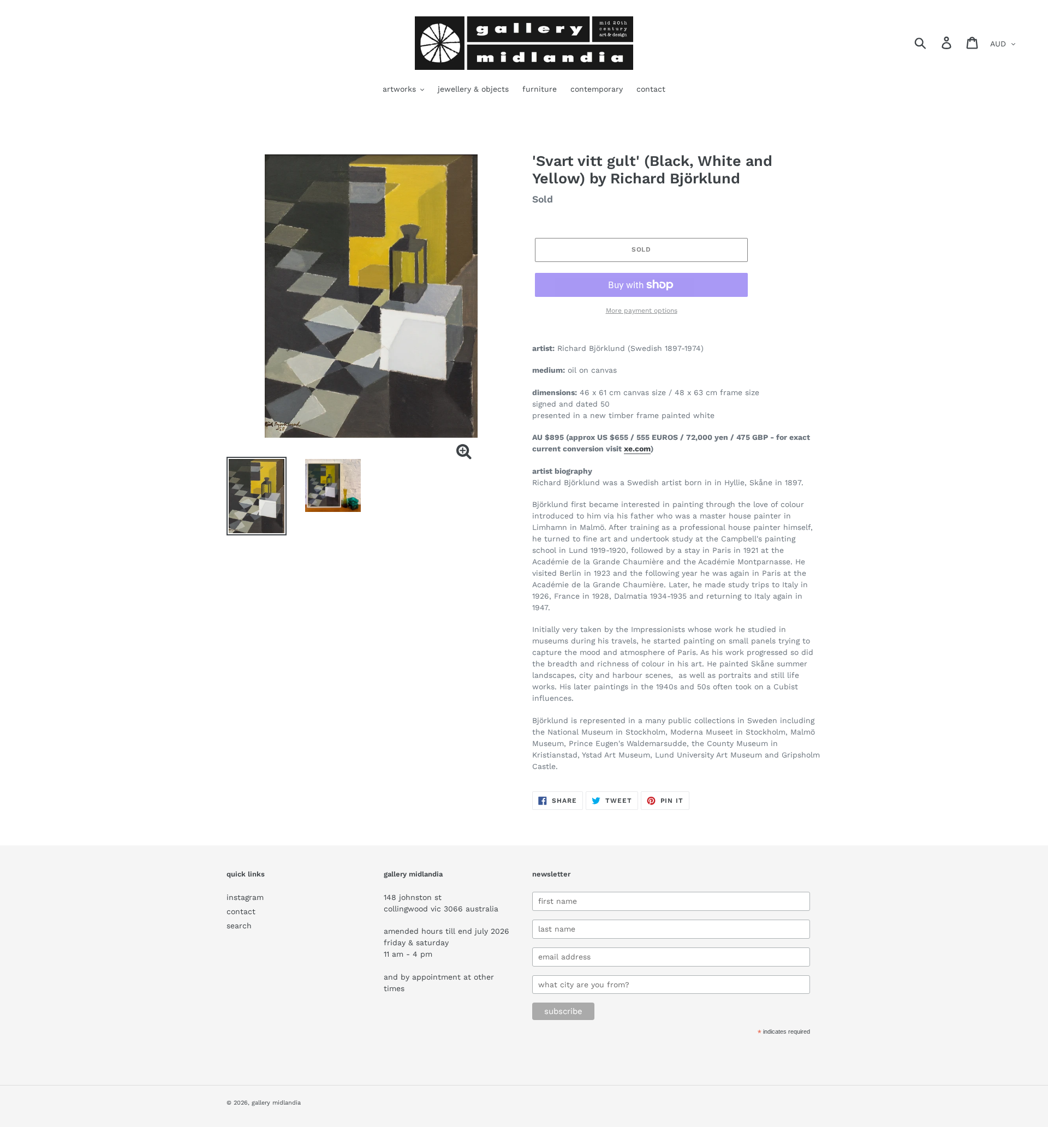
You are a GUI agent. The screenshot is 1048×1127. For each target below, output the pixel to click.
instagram (245, 897)
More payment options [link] (641, 310)
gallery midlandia (276, 1102)
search (239, 925)
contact (241, 911)
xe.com (637, 448)
